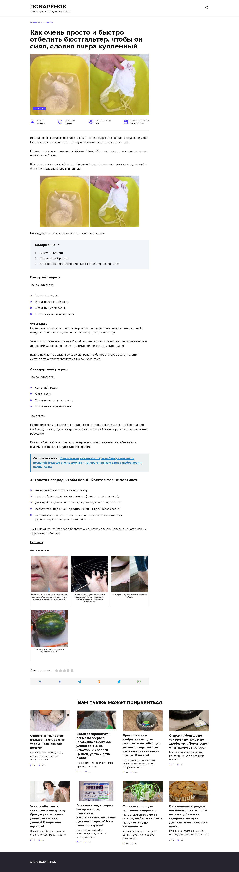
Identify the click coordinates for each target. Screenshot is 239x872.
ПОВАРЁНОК (48, 6)
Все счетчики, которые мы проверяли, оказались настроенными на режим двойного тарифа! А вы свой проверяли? (96, 815)
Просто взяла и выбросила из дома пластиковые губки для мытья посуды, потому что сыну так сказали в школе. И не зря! (141, 745)
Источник (36, 542)
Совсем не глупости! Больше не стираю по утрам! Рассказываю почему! (47, 741)
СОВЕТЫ (39, 108)
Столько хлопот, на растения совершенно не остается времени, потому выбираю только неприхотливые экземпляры (142, 816)
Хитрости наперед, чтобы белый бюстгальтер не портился (80, 263)
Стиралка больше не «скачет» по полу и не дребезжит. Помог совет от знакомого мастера (189, 741)
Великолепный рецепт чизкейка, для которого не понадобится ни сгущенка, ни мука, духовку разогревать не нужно (188, 816)
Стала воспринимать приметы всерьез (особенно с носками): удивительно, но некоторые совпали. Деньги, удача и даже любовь (94, 746)
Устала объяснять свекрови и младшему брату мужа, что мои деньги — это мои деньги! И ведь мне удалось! (48, 816)
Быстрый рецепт (51, 252)
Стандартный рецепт (54, 258)
